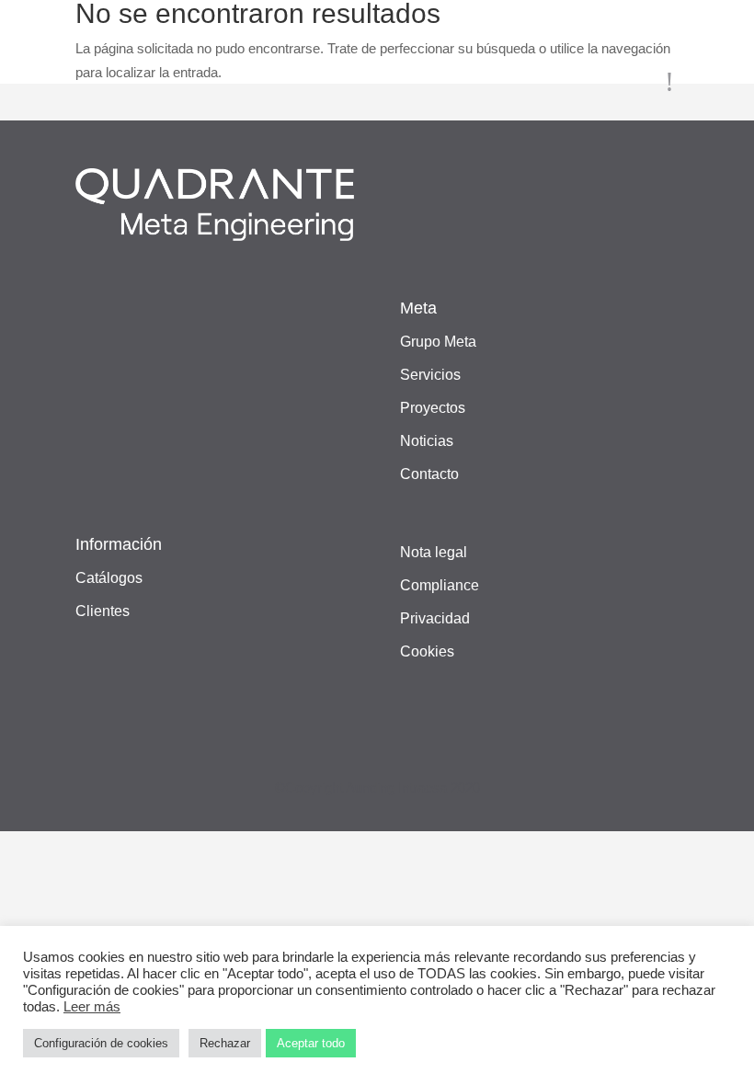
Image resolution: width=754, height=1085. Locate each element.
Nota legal (433, 552)
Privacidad (435, 618)
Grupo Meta (438, 341)
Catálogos (109, 578)
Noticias (426, 441)
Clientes (102, 611)
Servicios (430, 375)
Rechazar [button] (225, 1043)
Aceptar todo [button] (311, 1043)
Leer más (91, 1006)
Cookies (427, 651)
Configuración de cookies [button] (101, 1043)
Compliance (439, 585)
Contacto (429, 474)
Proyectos (432, 408)
